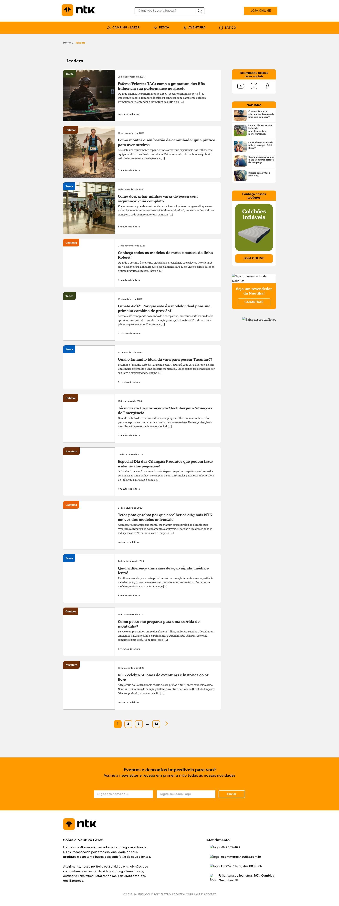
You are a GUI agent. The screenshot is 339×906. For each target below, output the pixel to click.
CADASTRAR (253, 302)
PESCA (164, 27)
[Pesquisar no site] (200, 11)
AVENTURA (196, 27)
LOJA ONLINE (261, 10)
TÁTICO (230, 27)
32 (156, 724)
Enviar (231, 794)
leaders (80, 43)
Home (67, 43)
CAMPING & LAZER (126, 27)
